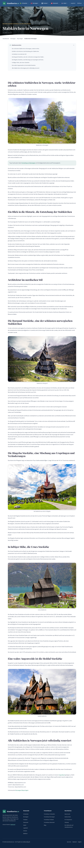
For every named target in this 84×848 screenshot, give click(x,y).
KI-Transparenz (68, 819)
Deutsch (75, 842)
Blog (45, 825)
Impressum (67, 814)
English (79, 842)
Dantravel (12, 824)
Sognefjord (62, 775)
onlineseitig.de (26, 842)
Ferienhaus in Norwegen (29, 163)
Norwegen (35, 3)
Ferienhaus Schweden (49, 814)
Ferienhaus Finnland (49, 819)
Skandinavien (6, 38)
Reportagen (20, 38)
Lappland (73, 3)
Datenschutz (68, 817)
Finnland (45, 3)
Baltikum (79, 3)
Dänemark (55, 3)
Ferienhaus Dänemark (49, 822)
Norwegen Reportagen (21, 790)
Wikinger (71, 290)
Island (64, 3)
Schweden (24, 3)
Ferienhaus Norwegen (49, 817)
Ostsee (25, 831)
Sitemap (67, 822)
